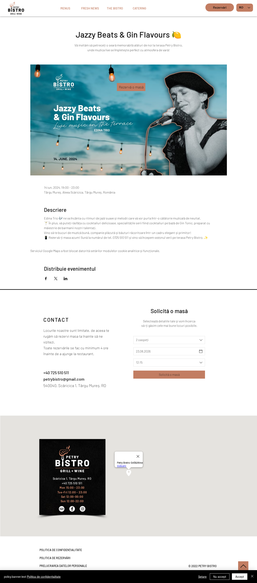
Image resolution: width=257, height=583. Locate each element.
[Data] (200, 351)
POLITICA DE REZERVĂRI (55, 558)
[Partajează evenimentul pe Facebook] (46, 278)
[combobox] (169, 340)
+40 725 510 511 (56, 372)
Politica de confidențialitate (44, 577)
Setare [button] (202, 577)
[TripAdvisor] (61, 509)
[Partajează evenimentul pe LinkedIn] (65, 278)
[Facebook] (72, 509)
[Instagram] (82, 509)
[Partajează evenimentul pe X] (56, 278)
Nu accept (219, 577)
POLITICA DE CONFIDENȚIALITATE (61, 550)
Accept (239, 577)
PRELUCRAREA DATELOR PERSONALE (63, 566)
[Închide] (252, 576)
